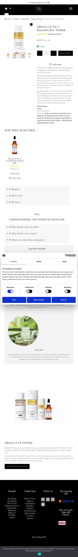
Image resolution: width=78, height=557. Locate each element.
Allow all (64, 300)
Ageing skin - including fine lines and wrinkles (50, 115)
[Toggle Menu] (71, 8)
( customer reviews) (55, 34)
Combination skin (66, 118)
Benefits (16, 189)
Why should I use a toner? (24, 233)
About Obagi (30, 513)
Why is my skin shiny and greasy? (28, 240)
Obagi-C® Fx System (37, 19)
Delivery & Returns (42, 106)
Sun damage (56, 118)
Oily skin (66, 115)
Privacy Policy (30, 499)
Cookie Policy (30, 511)
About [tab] (64, 261)
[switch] (29, 291)
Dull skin (52, 120)
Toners (69, 113)
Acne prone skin (54, 113)
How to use (17, 195)
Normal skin (62, 113)
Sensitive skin (48, 118)
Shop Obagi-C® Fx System (17, 466)
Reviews (16, 202)
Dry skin (46, 113)
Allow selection (39, 300)
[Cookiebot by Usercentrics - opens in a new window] (67, 255)
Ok (39, 554)
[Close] (7, 14)
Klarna (30, 518)
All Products (15, 19)
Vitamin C (58, 120)
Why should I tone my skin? (25, 227)
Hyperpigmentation (42, 123)
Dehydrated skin (67, 120)
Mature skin (40, 118)
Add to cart (65, 53)
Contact (39, 108)
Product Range (25, 19)
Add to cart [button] (14, 174)
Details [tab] (39, 261)
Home (9, 19)
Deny (14, 300)
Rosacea (51, 123)
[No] (75, 552)
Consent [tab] (13, 261)
